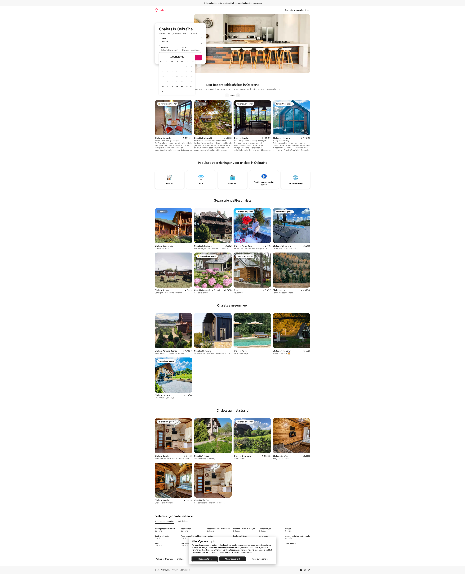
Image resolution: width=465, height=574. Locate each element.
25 (167, 87)
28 (182, 87)
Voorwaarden (185, 570)
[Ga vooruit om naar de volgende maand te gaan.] (191, 57)
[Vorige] (227, 95)
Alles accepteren (205, 559)
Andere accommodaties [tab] (164, 521)
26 (172, 87)
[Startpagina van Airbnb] (161, 10)
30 (191, 87)
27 (177, 87)
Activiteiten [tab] (182, 521)
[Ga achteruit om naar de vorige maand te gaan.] (163, 57)
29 (186, 87)
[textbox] (169, 50)
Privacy (174, 570)
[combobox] (180, 41)
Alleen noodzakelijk (232, 559)
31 (163, 91)
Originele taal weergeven (252, 3)
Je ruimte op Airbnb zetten (297, 10)
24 (163, 87)
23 (191, 82)
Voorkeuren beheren (260, 559)
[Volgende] (238, 95)
